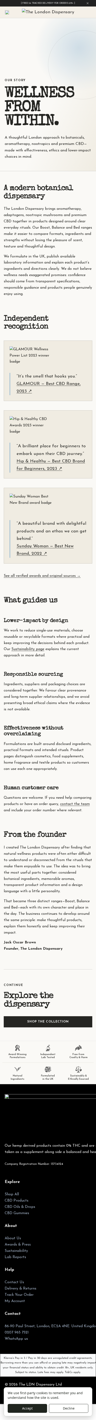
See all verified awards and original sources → (42, 576)
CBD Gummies (17, 1213)
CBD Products (16, 1201)
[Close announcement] (87, 3)
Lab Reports (15, 1257)
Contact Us (14, 1282)
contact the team (75, 804)
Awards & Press (18, 1244)
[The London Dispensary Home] (48, 12)
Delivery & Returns (20, 1288)
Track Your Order (19, 1295)
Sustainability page (27, 649)
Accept (27, 1408)
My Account (15, 1301)
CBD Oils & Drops (20, 1207)
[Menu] (7, 12)
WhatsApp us (16, 1339)
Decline (69, 1408)
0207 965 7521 (17, 1332)
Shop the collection (48, 1021)
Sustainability (16, 1251)
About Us (13, 1238)
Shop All (12, 1194)
